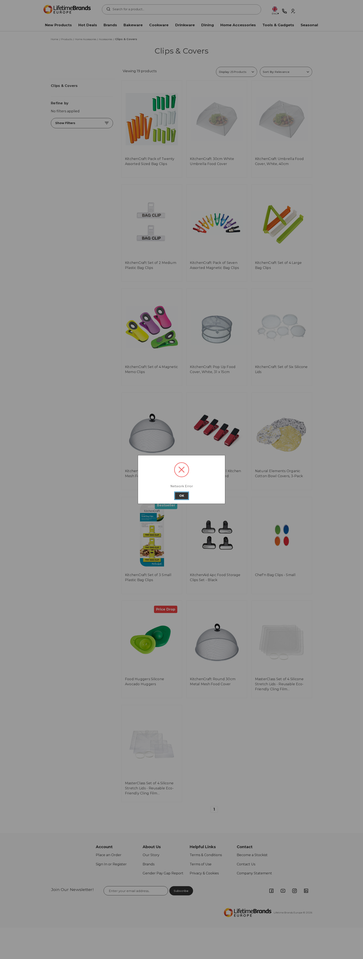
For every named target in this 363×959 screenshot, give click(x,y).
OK (181, 496)
